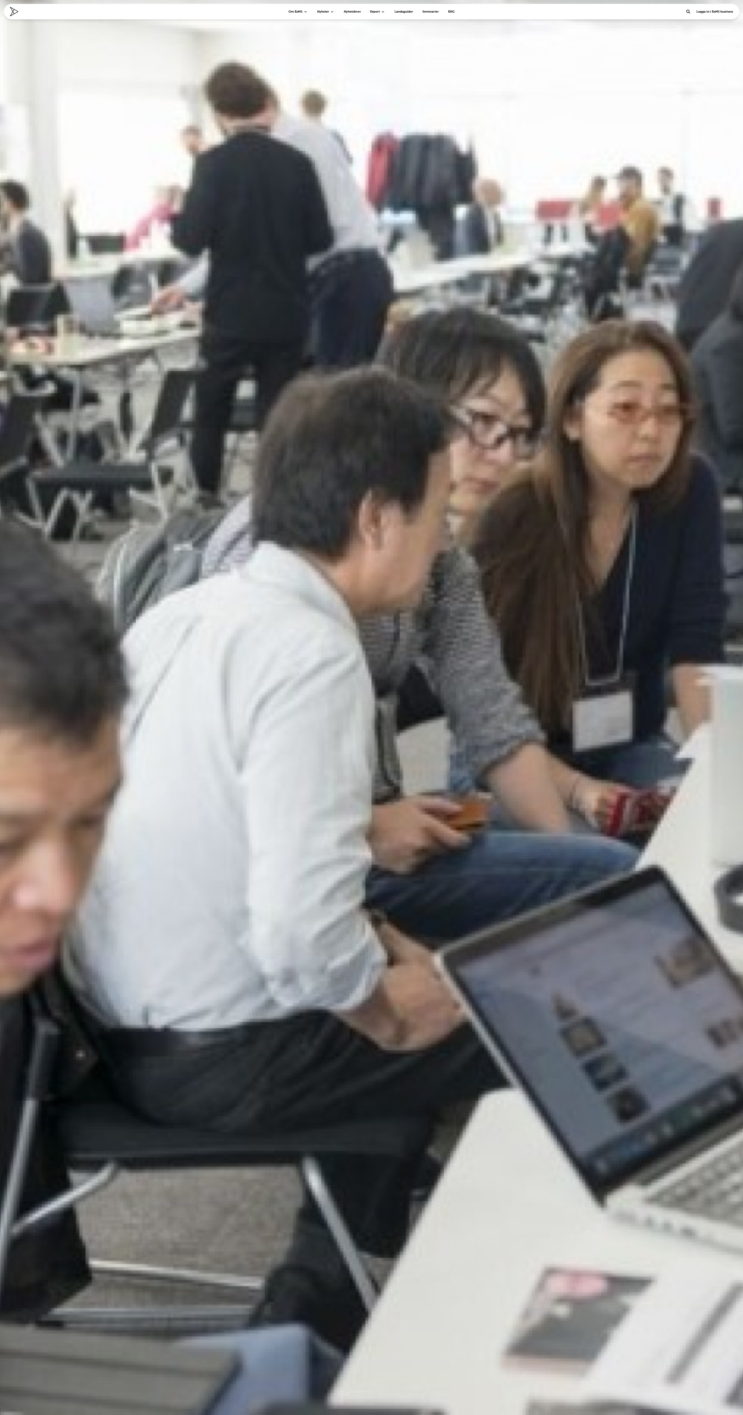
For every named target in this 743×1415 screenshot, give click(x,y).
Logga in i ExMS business (714, 11)
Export (375, 11)
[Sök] (688, 11)
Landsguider (404, 11)
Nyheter (323, 11)
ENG (451, 11)
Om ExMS (295, 11)
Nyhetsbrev (352, 11)
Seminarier (430, 11)
